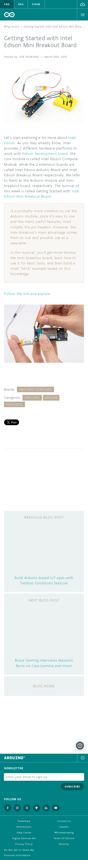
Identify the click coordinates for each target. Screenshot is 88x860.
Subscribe (72, 786)
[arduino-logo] (9, 14)
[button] (82, 4)
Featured (14, 404)
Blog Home (11, 26)
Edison (51, 398)
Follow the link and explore (27, 293)
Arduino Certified (35, 389)
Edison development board (45, 153)
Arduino (32, 398)
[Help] (80, 746)
